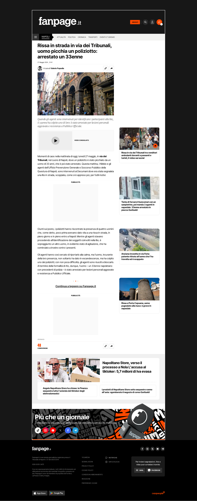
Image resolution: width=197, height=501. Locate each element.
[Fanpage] (41, 449)
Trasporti (92, 37)
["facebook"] (68, 430)
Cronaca (82, 37)
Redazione (86, 479)
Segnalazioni (87, 462)
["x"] (60, 430)
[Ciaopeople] (158, 494)
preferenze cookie (89, 483)
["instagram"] (45, 430)
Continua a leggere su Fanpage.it (75, 286)
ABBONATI (135, 22)
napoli (45, 36)
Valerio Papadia (57, 68)
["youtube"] (53, 430)
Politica (71, 37)
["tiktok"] (38, 430)
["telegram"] (75, 430)
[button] (111, 68)
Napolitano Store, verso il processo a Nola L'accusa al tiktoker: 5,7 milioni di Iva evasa (127, 367)
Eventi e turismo (107, 37)
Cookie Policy (87, 470)
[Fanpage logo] (56, 22)
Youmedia (86, 457)
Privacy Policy (88, 466)
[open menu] (35, 37)
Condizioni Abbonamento (92, 475)
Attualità (61, 37)
